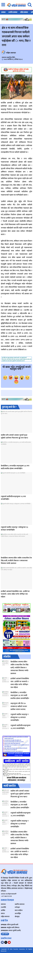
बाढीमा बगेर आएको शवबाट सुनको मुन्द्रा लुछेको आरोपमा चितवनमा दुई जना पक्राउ (14, 436)
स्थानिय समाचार (12, 12)
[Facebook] (2, 942)
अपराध (2, 431)
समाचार (3, 12)
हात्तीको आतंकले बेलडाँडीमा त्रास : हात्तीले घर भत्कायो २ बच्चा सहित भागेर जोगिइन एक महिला (15, 594)
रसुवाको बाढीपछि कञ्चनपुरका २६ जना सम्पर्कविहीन (13, 498)
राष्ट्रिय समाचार (24, 12)
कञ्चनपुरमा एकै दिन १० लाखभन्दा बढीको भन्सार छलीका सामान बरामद (19, 706)
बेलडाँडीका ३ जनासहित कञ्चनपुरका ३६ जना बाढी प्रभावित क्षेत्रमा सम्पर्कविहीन (15, 467)
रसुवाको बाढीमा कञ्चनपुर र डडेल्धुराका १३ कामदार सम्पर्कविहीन (14, 528)
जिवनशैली (2, 462)
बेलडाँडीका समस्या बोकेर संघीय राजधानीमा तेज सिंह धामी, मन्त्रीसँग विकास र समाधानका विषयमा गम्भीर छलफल (16, 560)
